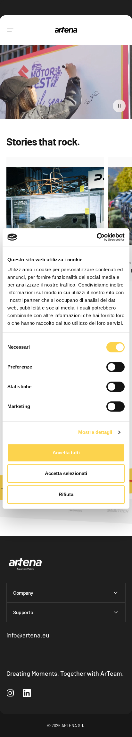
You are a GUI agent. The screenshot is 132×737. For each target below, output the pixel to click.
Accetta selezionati (66, 473)
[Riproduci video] (66, 84)
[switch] (115, 367)
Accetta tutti (66, 452)
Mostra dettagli (95, 432)
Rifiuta (66, 494)
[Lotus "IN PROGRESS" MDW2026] (55, 206)
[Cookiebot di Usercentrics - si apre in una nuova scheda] (97, 237)
